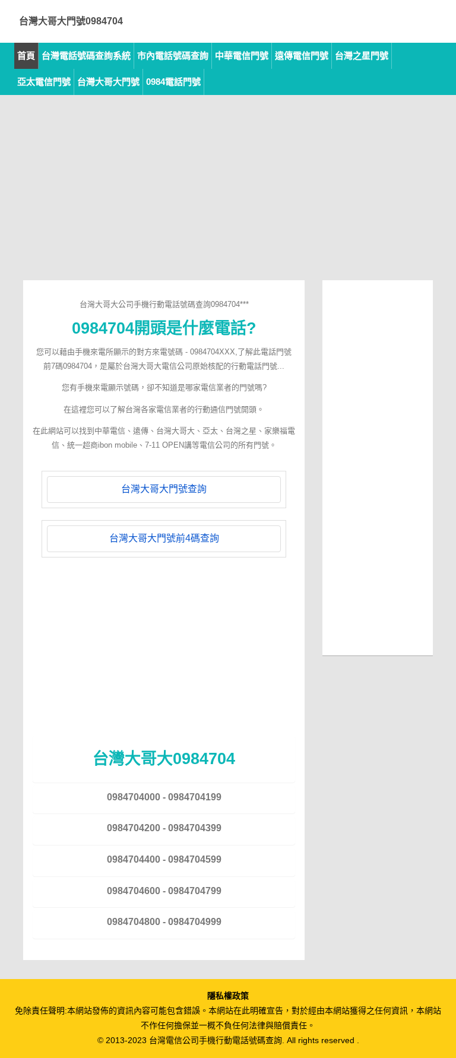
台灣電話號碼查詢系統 (86, 55)
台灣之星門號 (361, 55)
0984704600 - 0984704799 (164, 891)
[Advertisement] (228, 197)
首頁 (26, 55)
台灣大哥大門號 (108, 82)
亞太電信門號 (44, 82)
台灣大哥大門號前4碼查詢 (164, 538)
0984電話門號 (173, 82)
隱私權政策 (228, 995)
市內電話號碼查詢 (172, 55)
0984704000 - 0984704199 (164, 797)
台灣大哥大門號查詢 (164, 489)
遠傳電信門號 (301, 55)
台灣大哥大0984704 (164, 758)
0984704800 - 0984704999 (164, 922)
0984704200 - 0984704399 (164, 828)
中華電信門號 (241, 55)
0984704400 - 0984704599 (164, 859)
